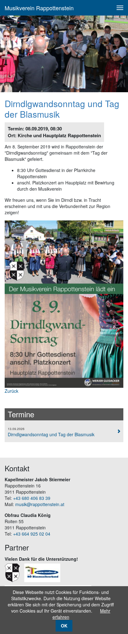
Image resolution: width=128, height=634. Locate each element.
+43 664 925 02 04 (31, 534)
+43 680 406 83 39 (31, 498)
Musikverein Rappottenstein (39, 8)
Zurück (11, 391)
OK (64, 626)
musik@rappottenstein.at (39, 504)
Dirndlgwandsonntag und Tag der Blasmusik (51, 432)
